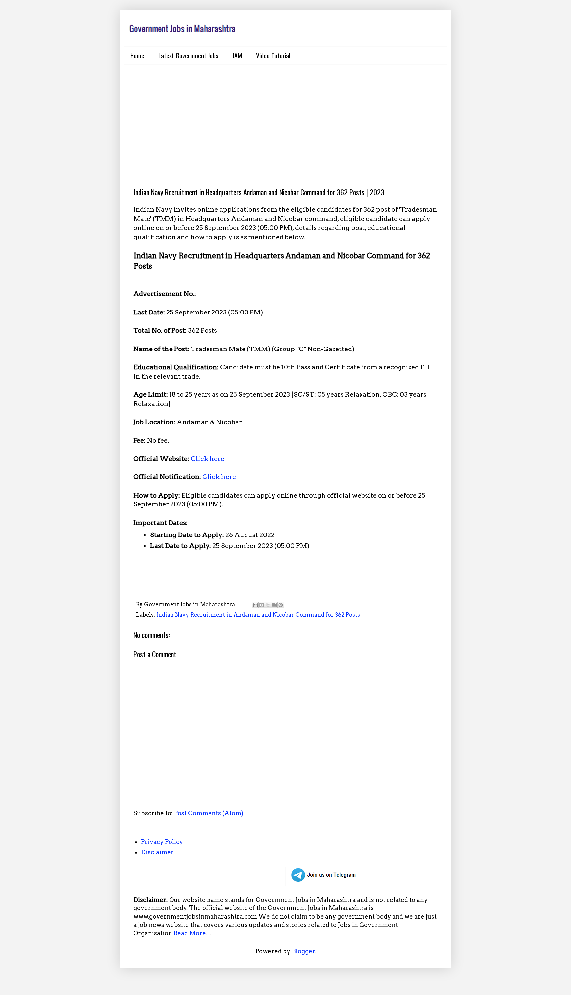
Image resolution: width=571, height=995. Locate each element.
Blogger (303, 951)
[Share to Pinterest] (280, 605)
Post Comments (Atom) (208, 813)
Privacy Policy (162, 841)
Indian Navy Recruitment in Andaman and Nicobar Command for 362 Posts (258, 614)
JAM (237, 55)
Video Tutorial (273, 55)
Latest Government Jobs (188, 55)
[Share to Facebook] (274, 605)
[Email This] (255, 605)
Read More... (191, 933)
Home (137, 55)
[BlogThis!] (261, 605)
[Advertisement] (285, 121)
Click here (207, 458)
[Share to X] (268, 605)
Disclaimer (157, 852)
